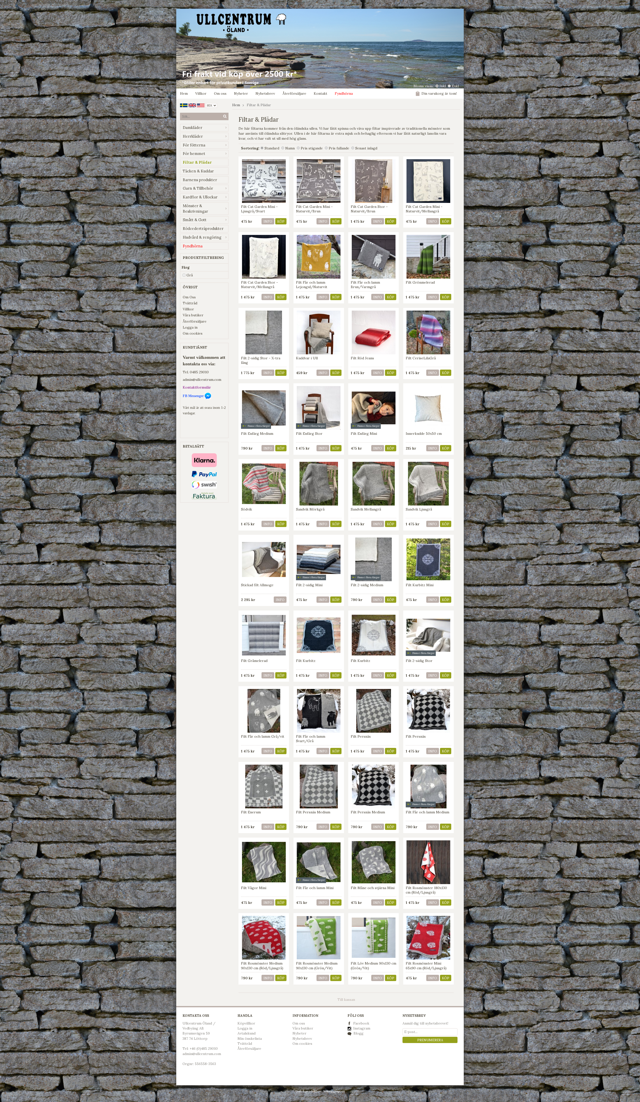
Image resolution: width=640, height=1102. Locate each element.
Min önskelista (250, 1038)
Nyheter (241, 93)
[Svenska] (184, 105)
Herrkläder (193, 136)
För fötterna (194, 145)
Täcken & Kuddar (198, 171)
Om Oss (189, 297)
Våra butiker (193, 315)
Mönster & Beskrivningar (195, 208)
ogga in (246, 1028)
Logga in (190, 327)
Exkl (455, 86)
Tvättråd (190, 303)
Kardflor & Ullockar (200, 197)
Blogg (358, 1033)
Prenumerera (430, 1040)
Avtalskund (247, 1033)
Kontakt (320, 93)
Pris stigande (312, 148)
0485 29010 (199, 372)
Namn (290, 148)
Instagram (361, 1028)
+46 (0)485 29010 (204, 1048)
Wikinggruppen (334, 1091)
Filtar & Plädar (197, 162)
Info (268, 221)
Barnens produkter (200, 179)
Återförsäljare (294, 93)
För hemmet (194, 153)
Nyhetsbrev (265, 93)
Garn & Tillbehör (198, 188)
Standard (271, 148)
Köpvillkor (246, 1023)
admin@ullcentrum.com (202, 379)
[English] (192, 105)
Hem (184, 93)
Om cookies (192, 333)
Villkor (200, 93)
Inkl (443, 86)
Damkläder (192, 127)
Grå (189, 275)
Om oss (220, 93)
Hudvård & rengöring (202, 237)
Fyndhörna (344, 93)
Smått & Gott (194, 219)
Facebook (361, 1023)
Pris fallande (339, 148)
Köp (280, 221)
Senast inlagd (366, 148)
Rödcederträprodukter (203, 228)
